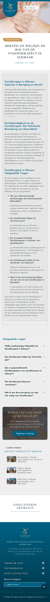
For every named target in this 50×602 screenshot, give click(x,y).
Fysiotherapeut (13, 39)
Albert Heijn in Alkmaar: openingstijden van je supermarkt (27, 481)
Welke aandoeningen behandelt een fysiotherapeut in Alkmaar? (25, 347)
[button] (44, 7)
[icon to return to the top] (44, 586)
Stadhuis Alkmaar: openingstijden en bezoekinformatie (25, 470)
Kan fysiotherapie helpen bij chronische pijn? (25, 358)
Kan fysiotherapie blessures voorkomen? (25, 383)
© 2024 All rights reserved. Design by (25, 597)
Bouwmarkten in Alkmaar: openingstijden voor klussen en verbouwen (30, 459)
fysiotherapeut (10, 116)
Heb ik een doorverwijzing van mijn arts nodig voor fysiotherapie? (25, 394)
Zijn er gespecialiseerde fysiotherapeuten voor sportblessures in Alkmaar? (25, 370)
